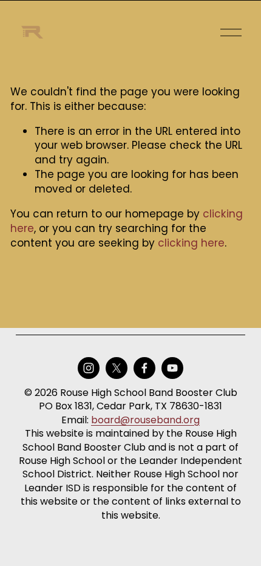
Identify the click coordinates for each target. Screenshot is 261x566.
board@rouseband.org (145, 420)
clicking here (191, 243)
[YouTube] (172, 368)
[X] (116, 368)
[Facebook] (144, 368)
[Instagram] (89, 368)
